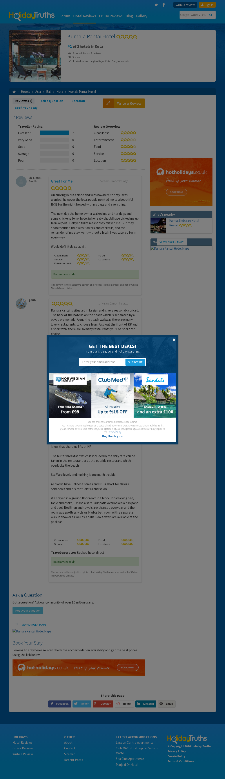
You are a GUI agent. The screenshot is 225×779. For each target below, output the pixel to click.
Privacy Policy (114, 431)
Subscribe (135, 362)
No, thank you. (112, 436)
